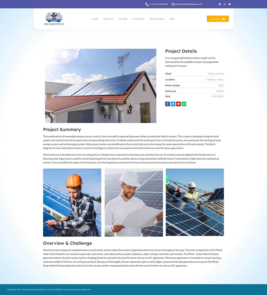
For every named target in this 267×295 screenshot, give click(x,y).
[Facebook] (220, 4)
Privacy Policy (157, 18)
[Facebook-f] (167, 104)
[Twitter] (173, 104)
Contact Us (138, 18)
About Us (108, 18)
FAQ (172, 18)
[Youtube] (178, 104)
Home (95, 18)
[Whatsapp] (183, 104)
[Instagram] (224, 4)
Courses (122, 18)
